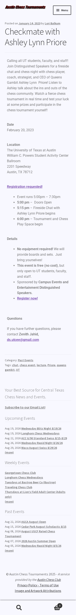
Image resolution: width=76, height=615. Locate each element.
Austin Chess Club (49, 579)
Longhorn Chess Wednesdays (40, 433)
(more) (9, 452)
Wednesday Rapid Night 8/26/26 (42, 443)
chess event (27, 365)
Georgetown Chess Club (20, 473)
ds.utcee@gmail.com (23, 340)
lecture (41, 365)
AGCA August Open (33, 522)
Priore (51, 365)
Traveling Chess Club (18, 487)
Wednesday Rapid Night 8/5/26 (41, 546)
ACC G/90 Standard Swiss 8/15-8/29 (44, 438)
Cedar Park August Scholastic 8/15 (43, 527)
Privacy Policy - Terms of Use (38, 585)
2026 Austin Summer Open (38, 541)
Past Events (25, 360)
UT (18, 370)
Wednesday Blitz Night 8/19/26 (41, 428)
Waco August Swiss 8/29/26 (39, 448)
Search (19, 608)
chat (15, 365)
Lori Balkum (52, 23)
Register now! (27, 298)
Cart (49, 604)
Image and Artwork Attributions (38, 591)
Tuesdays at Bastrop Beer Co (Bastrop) (30, 482)
